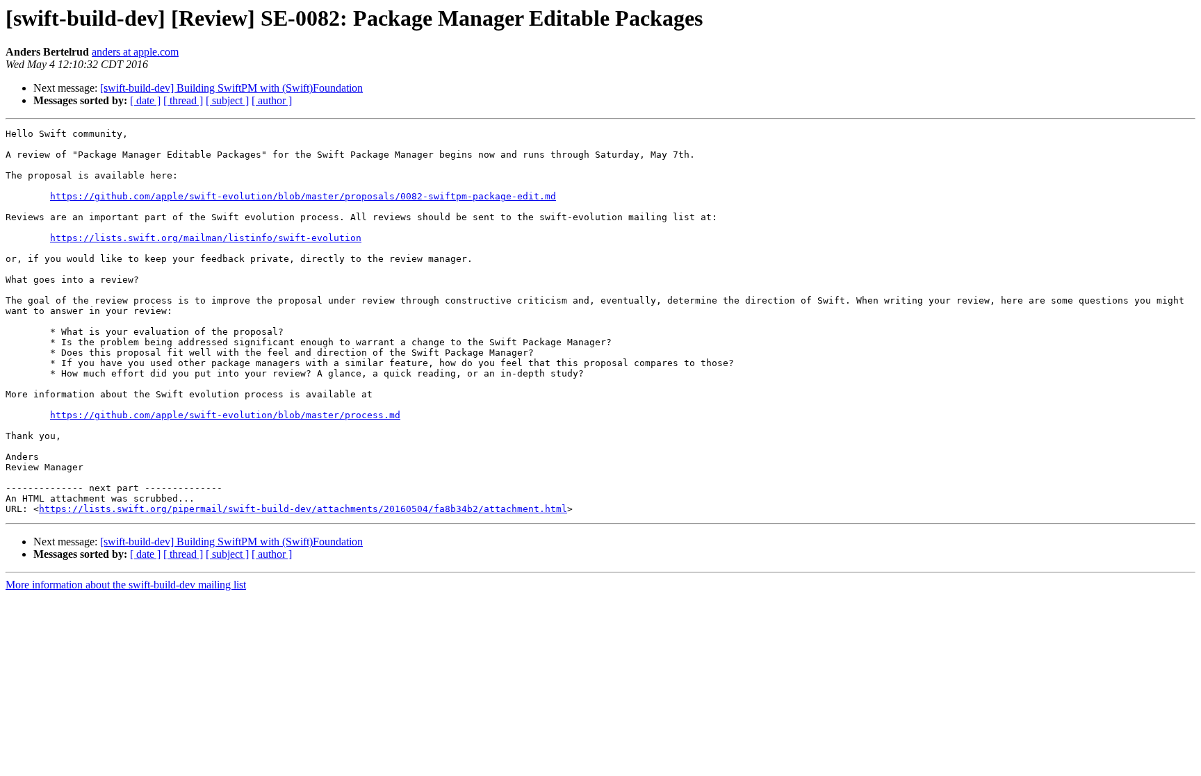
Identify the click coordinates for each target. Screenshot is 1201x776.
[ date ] (145, 100)
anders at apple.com (135, 52)
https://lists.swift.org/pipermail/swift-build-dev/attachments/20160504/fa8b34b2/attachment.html (303, 509)
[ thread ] (183, 100)
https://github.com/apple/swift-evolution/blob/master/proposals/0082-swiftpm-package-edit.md (303, 196)
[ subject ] (227, 100)
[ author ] (272, 100)
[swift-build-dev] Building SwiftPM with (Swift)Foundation (231, 88)
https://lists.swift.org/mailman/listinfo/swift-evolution (205, 238)
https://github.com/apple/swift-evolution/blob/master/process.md (225, 415)
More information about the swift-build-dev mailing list (126, 585)
